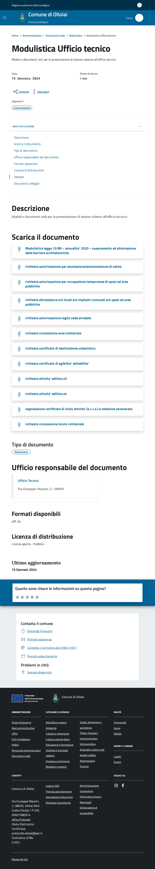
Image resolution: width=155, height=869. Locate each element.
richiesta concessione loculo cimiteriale (54, 424)
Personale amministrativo (26, 750)
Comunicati (120, 722)
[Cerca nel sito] (139, 18)
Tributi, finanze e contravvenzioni (89, 735)
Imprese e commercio (58, 761)
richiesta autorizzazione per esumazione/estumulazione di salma (73, 266)
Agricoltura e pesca (56, 722)
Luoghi (117, 756)
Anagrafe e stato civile (92, 750)
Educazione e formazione (59, 745)
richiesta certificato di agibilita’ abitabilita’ (57, 363)
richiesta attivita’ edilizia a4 (46, 394)
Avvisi (117, 728)
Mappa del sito (20, 859)
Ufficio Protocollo (21, 820)
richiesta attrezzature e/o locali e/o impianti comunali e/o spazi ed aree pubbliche (78, 302)
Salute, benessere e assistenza (91, 725)
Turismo (84, 766)
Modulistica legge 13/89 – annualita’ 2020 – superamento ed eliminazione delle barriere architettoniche (80, 250)
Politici (15, 745)
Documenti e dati (21, 756)
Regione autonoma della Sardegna (31, 5)
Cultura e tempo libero (58, 739)
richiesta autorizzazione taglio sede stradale (58, 318)
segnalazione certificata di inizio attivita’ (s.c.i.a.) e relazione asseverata (78, 409)
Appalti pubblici (88, 755)
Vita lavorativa (88, 744)
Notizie (117, 734)
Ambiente (51, 728)
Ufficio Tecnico (28, 480)
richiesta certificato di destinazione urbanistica (60, 348)
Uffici (15, 734)
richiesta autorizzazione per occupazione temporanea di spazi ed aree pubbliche (76, 284)
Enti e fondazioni (21, 739)
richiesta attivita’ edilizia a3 (46, 378)
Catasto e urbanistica (57, 734)
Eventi (117, 762)
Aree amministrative (23, 728)
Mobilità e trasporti (56, 767)
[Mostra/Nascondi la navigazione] (4, 17)
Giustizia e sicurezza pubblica (57, 753)
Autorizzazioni (87, 761)
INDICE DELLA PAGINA (23, 126)
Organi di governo (21, 722)
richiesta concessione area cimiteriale (53, 333)
